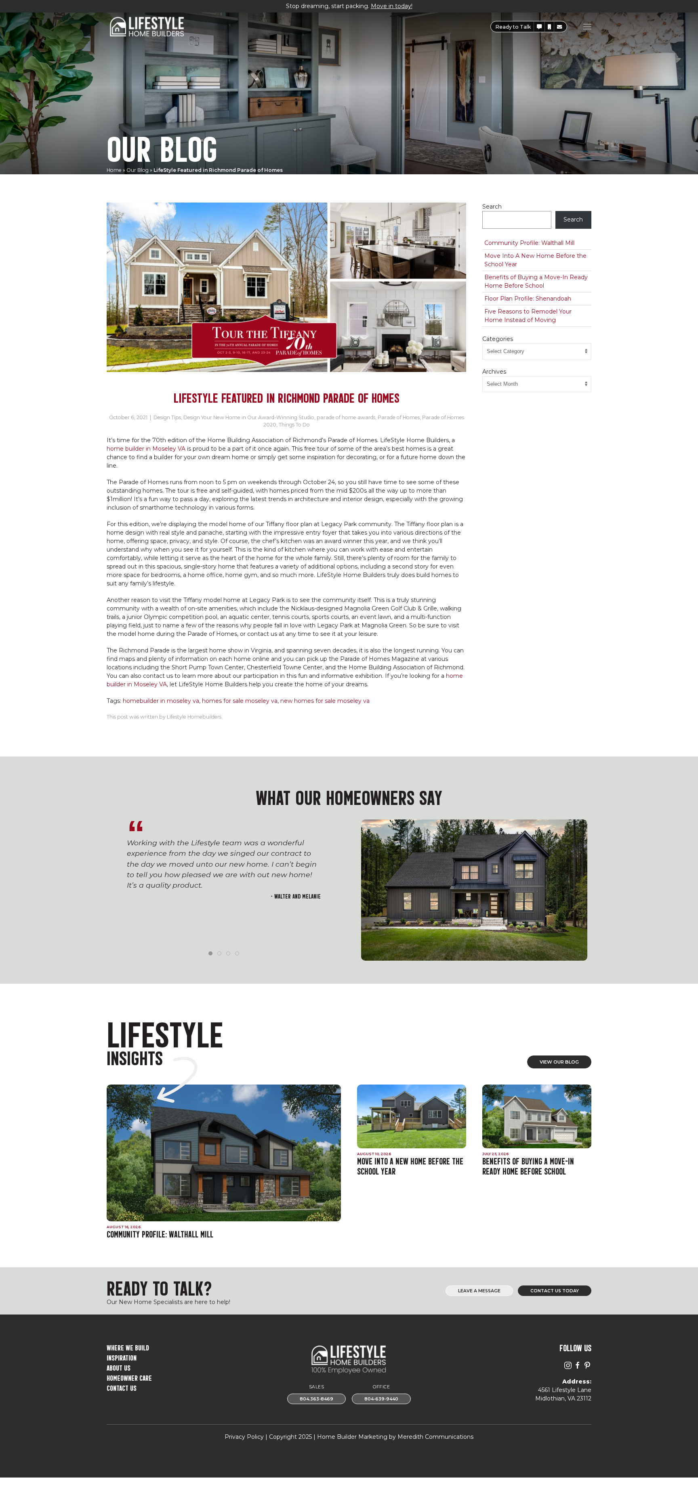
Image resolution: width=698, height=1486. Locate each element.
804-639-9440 (381, 1399)
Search (492, 206)
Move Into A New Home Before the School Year (535, 260)
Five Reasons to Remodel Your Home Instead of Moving (528, 316)
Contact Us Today (554, 1291)
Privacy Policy (244, 1436)
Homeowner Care (129, 1377)
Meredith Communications (435, 1436)
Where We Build (128, 1347)
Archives (494, 371)
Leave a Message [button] (479, 1291)
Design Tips (167, 417)
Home (114, 170)
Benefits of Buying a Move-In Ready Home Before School (536, 281)
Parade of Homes (399, 417)
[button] (539, 27)
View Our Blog (559, 1062)
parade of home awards (346, 417)
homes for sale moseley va (240, 700)
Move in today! (391, 6)
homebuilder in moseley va (161, 700)
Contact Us (122, 1387)
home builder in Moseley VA (146, 448)
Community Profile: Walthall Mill (529, 243)
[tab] (210, 953)
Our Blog (137, 170)
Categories (497, 339)
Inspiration (122, 1357)
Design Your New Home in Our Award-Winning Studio (248, 417)
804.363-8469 (316, 1399)
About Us (118, 1367)
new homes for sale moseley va (325, 700)
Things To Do (294, 425)
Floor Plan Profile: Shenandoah (527, 298)
